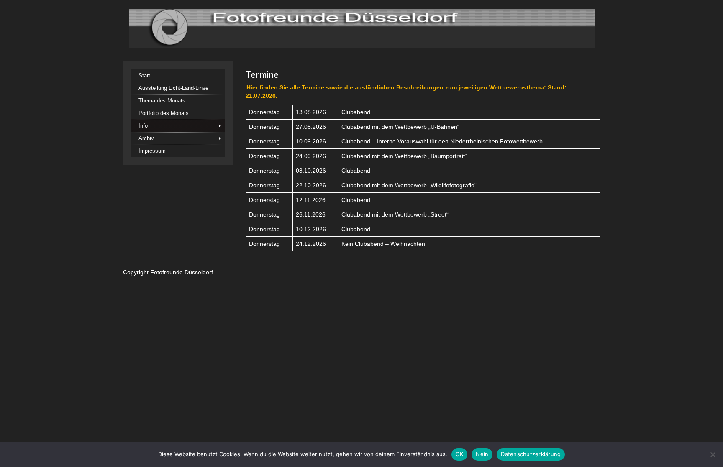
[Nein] (712, 454)
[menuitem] (178, 75)
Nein (482, 454)
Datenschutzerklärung (531, 454)
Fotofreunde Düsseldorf (181, 272)
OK (460, 454)
